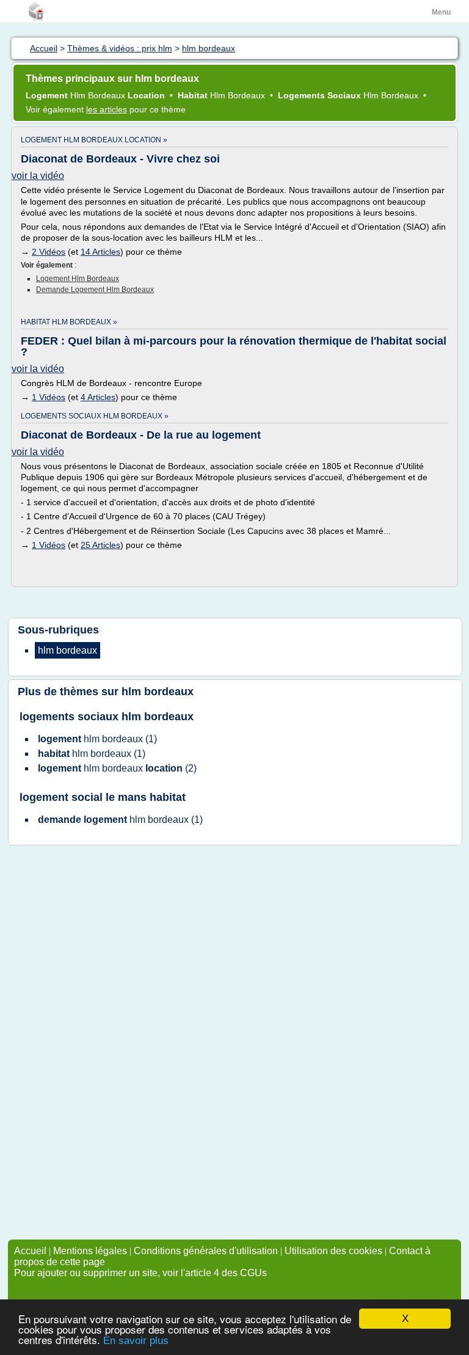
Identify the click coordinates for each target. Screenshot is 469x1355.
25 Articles (100, 545)
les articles (106, 109)
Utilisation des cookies (333, 1251)
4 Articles (98, 397)
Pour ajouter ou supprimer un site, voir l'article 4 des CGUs (140, 1273)
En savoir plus (136, 1340)
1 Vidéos (48, 397)
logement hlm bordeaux (77, 278)
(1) (97, 739)
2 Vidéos (48, 252)
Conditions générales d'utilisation (206, 1251)
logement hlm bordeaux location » (94, 140)
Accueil (30, 1251)
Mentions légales (90, 1251)
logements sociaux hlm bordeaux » (95, 416)
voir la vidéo (38, 175)
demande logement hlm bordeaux (95, 289)
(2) (117, 768)
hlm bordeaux (158, 691)
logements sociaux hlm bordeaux (107, 716)
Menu (441, 12)
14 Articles (100, 252)
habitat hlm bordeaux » (69, 322)
